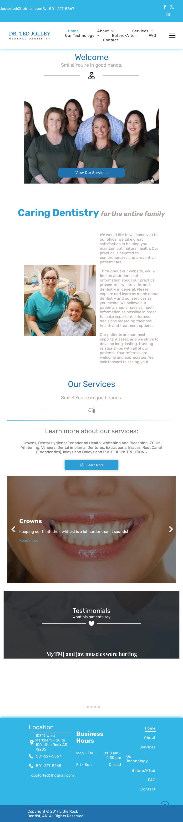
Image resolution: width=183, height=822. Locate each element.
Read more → (31, 540)
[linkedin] (168, 14)
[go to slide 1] (84, 707)
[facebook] (165, 7)
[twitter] (172, 7)
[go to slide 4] (95, 707)
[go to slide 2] (88, 707)
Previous (13, 529)
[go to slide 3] (91, 707)
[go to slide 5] (99, 707)
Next (169, 529)
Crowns (30, 521)
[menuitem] (73, 31)
